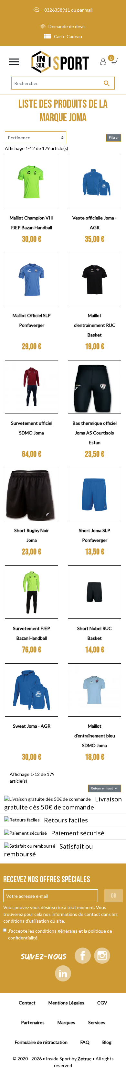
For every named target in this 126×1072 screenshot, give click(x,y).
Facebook (83, 956)
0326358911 (57, 10)
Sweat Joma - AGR (31, 726)
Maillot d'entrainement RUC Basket (94, 325)
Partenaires (33, 1022)
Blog (106, 1042)
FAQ (84, 1042)
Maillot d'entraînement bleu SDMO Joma (94, 735)
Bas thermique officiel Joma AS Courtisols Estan (95, 432)
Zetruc (84, 1058)
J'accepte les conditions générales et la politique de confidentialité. (60, 934)
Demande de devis (67, 26)
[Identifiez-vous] (103, 62)
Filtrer (114, 137)
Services (96, 1022)
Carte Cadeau (68, 36)
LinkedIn (63, 973)
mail (88, 10)
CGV (102, 1002)
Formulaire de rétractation (41, 1042)
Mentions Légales (66, 1002)
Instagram (102, 956)
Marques (66, 1022)
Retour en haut (105, 788)
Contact (27, 1002)
